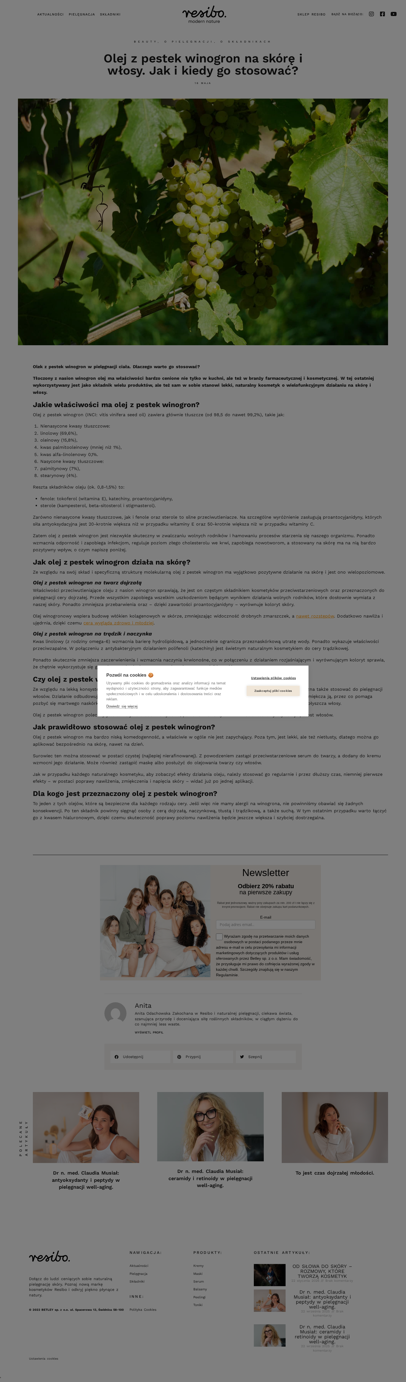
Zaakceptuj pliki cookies (273, 691)
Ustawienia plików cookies (273, 678)
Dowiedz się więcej (122, 706)
